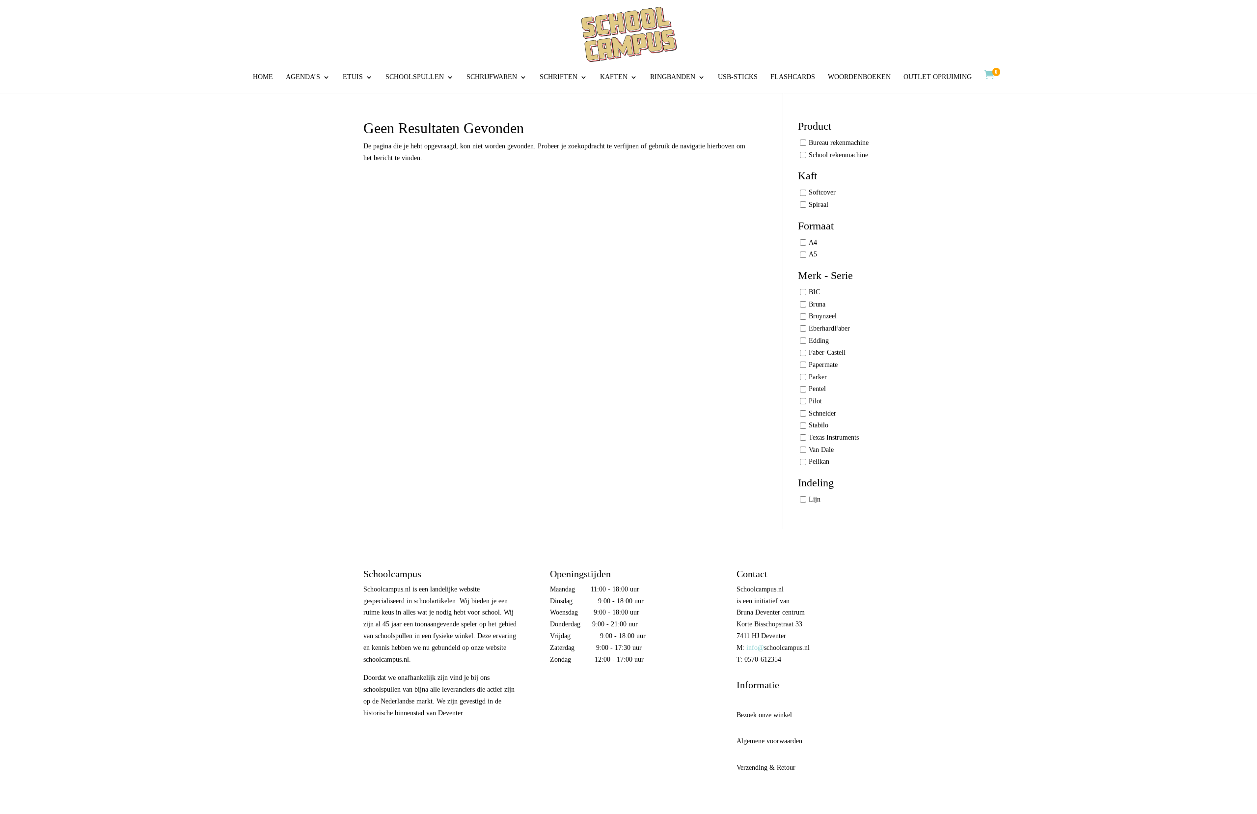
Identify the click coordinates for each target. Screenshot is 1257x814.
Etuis (353, 77)
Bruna (817, 304)
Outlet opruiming (937, 77)
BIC (814, 292)
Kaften (614, 77)
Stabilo (818, 425)
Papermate (823, 364)
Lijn (814, 499)
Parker (818, 377)
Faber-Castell (827, 352)
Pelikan (819, 461)
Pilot (815, 401)
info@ (755, 647)
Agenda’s (303, 77)
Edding (819, 340)
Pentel (817, 389)
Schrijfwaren (491, 77)
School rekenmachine (838, 155)
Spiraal (818, 204)
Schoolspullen (414, 77)
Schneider (822, 413)
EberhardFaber (829, 328)
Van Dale (821, 449)
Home (263, 77)
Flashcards (792, 77)
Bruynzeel (823, 316)
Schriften (558, 77)
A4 (813, 242)
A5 (813, 254)
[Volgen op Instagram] (578, 688)
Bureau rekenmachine (839, 142)
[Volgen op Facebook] (558, 688)
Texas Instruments (834, 437)
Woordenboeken (859, 77)
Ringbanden (672, 77)
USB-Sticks (738, 77)
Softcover (822, 192)
